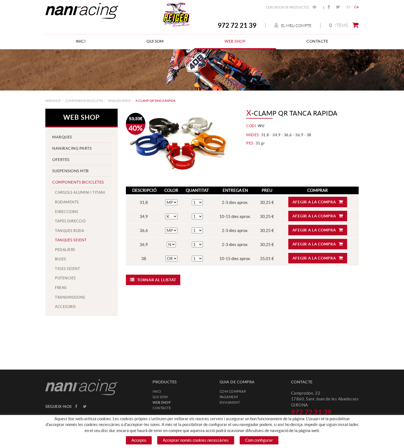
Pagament (229, 397)
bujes (60, 259)
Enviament (230, 402)
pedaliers (65, 250)
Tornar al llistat (156, 280)
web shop (53, 100)
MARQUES (62, 137)
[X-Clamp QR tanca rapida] (180, 145)
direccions (66, 212)
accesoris (65, 307)
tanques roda (69, 231)
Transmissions (70, 297)
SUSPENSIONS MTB (70, 171)
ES (348, 7)
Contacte (162, 408)
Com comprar (233, 391)
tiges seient (67, 269)
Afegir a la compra (314, 202)
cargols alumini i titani (80, 192)
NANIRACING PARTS (72, 148)
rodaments (67, 202)
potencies (65, 278)
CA (356, 7)
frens (61, 288)
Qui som (160, 397)
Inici (157, 391)
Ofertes (61, 159)
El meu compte (296, 25)
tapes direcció (70, 221)
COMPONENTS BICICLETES (84, 100)
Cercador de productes (287, 7)
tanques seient (119, 100)
